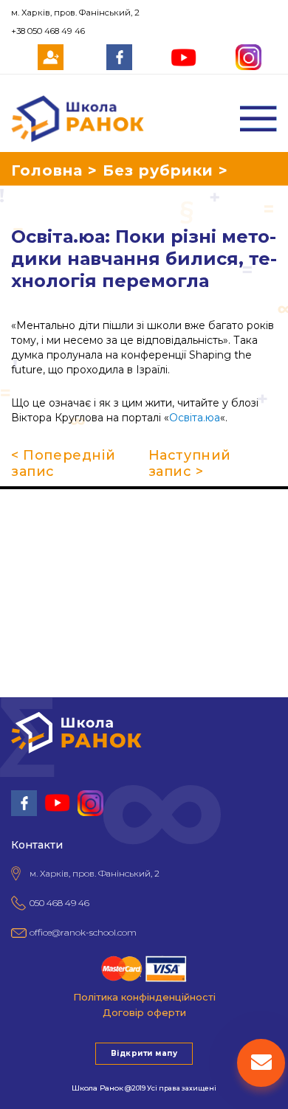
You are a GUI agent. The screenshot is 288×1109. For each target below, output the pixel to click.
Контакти (26, 618)
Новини (22, 597)
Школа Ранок (97, 1088)
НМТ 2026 (28, 577)
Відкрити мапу (144, 1053)
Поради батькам (46, 556)
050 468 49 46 (59, 902)
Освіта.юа (194, 417)
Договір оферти (144, 1012)
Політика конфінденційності (144, 997)
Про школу (30, 515)
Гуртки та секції (44, 535)
